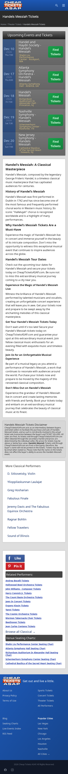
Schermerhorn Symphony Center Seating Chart (31, 659)
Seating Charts (10, 723)
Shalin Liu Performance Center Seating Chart (29, 644)
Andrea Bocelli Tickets (17, 580)
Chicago (42, 733)
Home (3, 24)
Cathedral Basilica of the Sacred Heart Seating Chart (34, 663)
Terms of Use (9, 700)
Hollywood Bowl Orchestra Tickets (24, 584)
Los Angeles (44, 738)
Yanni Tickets (13, 609)
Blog (5, 718)
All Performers (45, 705)
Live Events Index (12, 728)
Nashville (43, 748)
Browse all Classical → (20, 632)
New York (43, 728)
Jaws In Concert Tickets (18, 601)
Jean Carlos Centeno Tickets (20, 626)
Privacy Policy (10, 695)
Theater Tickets (15, 24)
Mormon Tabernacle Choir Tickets (23, 618)
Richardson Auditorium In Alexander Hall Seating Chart (32, 654)
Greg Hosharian (17, 490)
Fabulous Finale (17, 498)
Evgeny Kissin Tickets (17, 605)
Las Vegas (43, 723)
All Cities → (44, 753)
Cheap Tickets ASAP (27, 764)
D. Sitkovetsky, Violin (21, 473)
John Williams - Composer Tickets (23, 589)
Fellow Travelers (18, 527)
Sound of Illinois (18, 536)
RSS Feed (7, 733)
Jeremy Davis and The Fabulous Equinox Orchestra (28, 509)
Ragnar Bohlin (16, 519)
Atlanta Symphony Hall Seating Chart (25, 648)
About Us (7, 690)
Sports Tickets (45, 690)
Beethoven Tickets (15, 622)
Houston (42, 743)
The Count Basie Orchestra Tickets (24, 597)
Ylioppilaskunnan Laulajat (24, 482)
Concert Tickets (46, 695)
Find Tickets (56, 52)
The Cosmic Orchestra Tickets (21, 614)
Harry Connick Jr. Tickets (19, 593)
